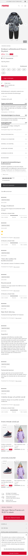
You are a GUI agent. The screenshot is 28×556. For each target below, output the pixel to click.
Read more (5, 174)
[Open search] (19, 6)
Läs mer (6, 86)
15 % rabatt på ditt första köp (14, 1)
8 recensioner (9, 58)
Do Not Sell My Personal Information (14, 549)
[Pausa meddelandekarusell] (25, 1)
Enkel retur (7, 83)
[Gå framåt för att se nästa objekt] (25, 24)
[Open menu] (25, 6)
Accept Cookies (14, 553)
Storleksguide (23, 66)
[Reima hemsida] (5, 5)
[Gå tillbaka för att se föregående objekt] (2, 24)
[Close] (26, 534)
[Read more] (14, 171)
